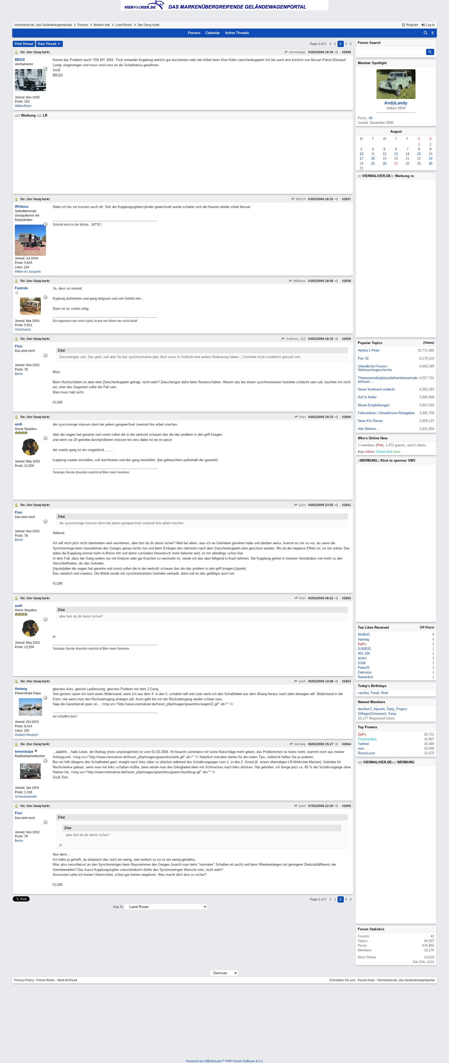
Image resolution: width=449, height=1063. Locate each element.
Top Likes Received (373, 627)
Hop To (118, 907)
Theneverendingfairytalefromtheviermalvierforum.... (388, 380)
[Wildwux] (30, 255)
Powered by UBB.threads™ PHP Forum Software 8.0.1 (224, 1061)
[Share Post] (336, 52)
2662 (347, 598)
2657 (347, 199)
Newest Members (371, 702)
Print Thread (24, 44)
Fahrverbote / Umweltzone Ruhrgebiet (386, 413)
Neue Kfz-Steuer (370, 421)
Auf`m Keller (367, 397)
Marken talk (102, 25)
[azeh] (30, 454)
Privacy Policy (24, 980)
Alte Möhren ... (369, 429)
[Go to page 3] (350, 44)
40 (370, 118)
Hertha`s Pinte (368, 350)
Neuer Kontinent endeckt (376, 389)
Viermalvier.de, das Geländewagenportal (43, 25)
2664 (347, 744)
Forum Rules (46, 980)
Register (412, 25)
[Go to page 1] (330, 44)
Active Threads (237, 33)
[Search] (425, 33)
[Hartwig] (30, 715)
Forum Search (369, 43)
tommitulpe (297, 52)
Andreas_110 (295, 339)
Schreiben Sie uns (342, 980)
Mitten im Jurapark (28, 271)
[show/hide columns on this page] (432, 33)
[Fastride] (30, 313)
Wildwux (299, 281)
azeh (302, 505)
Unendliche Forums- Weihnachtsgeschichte (375, 368)
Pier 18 (363, 358)
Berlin (19, 374)
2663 (347, 681)
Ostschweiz (23, 329)
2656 (347, 52)
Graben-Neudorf (26, 735)
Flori (302, 417)
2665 (347, 806)
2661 (347, 505)
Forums (82, 25)
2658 (347, 281)
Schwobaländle (26, 796)
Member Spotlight (372, 63)
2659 (347, 339)
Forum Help (366, 980)
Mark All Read (67, 980)
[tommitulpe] (30, 781)
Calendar (213, 33)
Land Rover (123, 25)
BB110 (300, 199)
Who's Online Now (372, 438)
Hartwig (299, 744)
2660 (347, 417)
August (396, 131)
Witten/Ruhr (23, 106)
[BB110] (30, 90)
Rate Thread (47, 44)
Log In (430, 25)
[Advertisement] (171, 156)
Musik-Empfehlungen (373, 405)
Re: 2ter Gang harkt (35, 52)
